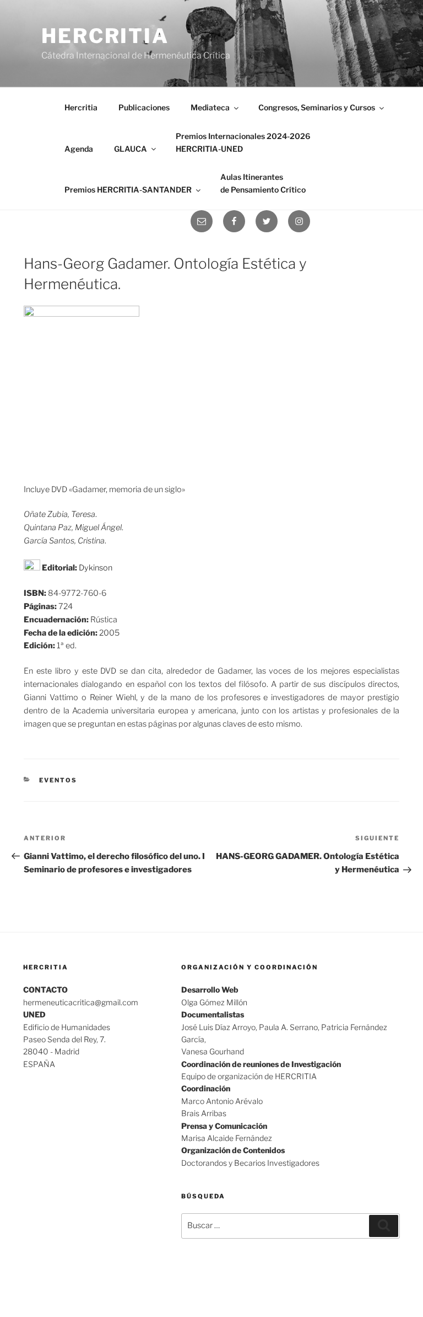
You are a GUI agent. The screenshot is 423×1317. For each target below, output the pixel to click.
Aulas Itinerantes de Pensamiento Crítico (263, 183)
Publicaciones (144, 107)
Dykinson (95, 568)
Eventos (58, 780)
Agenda (78, 148)
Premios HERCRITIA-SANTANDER (128, 189)
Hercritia (105, 36)
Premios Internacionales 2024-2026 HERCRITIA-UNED (243, 142)
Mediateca (210, 107)
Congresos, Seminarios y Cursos (316, 107)
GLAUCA (130, 148)
